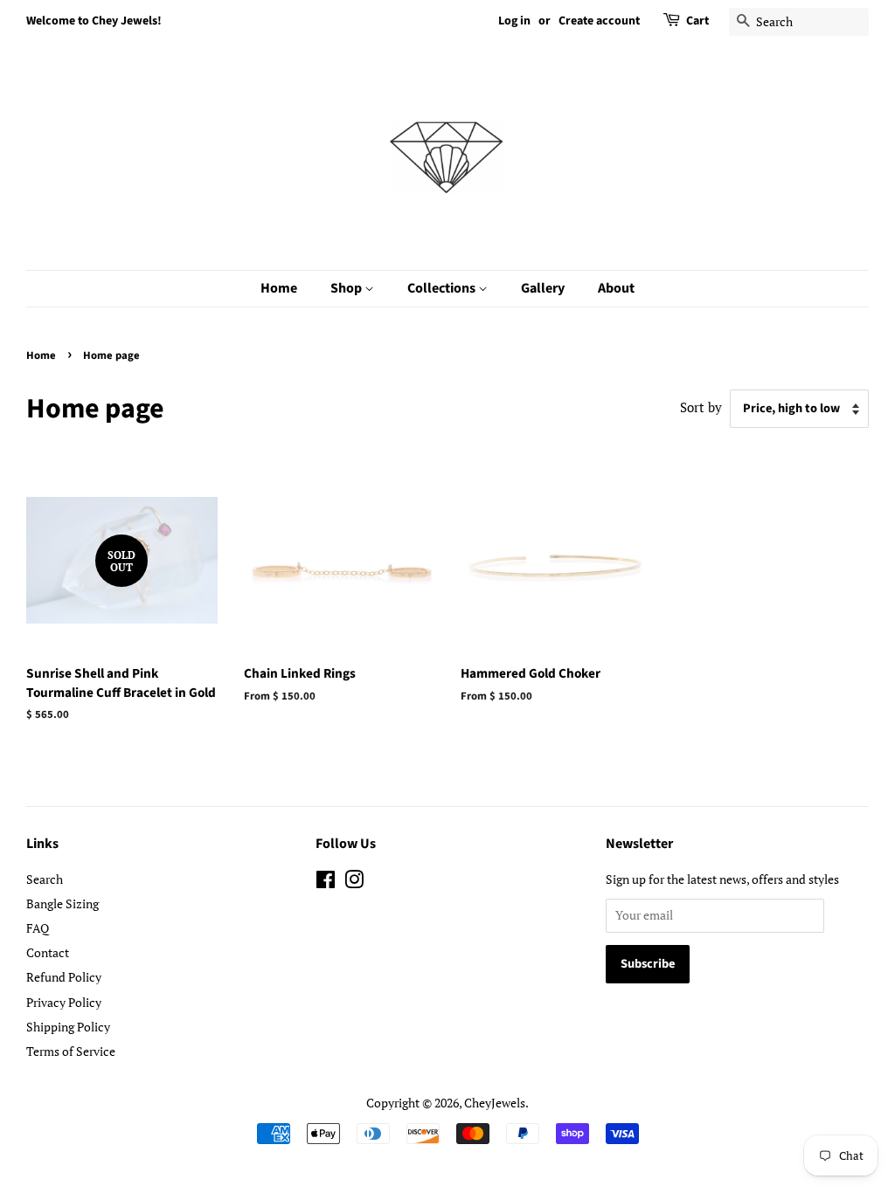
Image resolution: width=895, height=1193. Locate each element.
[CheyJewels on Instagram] (354, 882)
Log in (514, 21)
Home (278, 288)
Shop (347, 288)
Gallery (543, 288)
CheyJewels (494, 1102)
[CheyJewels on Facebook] (326, 882)
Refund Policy (63, 977)
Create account (599, 21)
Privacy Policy (63, 1002)
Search (44, 879)
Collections (442, 288)
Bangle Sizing (62, 903)
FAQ (37, 928)
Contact (47, 952)
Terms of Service (70, 1051)
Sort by (701, 407)
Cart (697, 21)
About (616, 288)
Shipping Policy (68, 1026)
